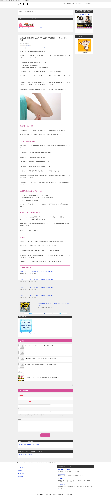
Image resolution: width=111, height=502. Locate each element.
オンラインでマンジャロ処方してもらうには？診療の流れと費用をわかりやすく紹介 (40, 345)
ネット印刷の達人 (62, 484)
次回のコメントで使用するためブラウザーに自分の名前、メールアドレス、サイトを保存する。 (41, 415)
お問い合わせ (40, 494)
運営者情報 (20, 476)
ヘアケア (28, 7)
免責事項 (20, 470)
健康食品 (41, 7)
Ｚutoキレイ (23, 4)
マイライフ (60, 478)
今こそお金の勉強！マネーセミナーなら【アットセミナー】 (31, 27)
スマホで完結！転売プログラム (25, 454)
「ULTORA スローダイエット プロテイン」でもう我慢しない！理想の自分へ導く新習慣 (40, 358)
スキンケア (34, 7)
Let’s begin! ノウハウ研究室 (64, 469)
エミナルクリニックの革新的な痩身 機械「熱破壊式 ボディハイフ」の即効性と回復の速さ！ (41, 364)
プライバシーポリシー (22, 467)
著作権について (21, 473)
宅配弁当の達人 (61, 474)
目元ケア (47, 7)
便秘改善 (53, 7)
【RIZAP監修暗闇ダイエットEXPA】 (84, 14)
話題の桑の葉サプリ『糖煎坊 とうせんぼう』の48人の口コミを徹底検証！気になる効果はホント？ (42, 377)
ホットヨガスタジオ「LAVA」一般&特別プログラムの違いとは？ (36, 352)
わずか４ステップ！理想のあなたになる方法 (30, 333)
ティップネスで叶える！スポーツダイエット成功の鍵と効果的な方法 (36, 279)
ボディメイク (28, 45)
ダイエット (60, 7)
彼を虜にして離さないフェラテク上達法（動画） (29, 444)
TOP (21, 462)
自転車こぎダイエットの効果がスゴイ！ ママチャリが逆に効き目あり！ (37, 271)
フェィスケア (21, 7)
